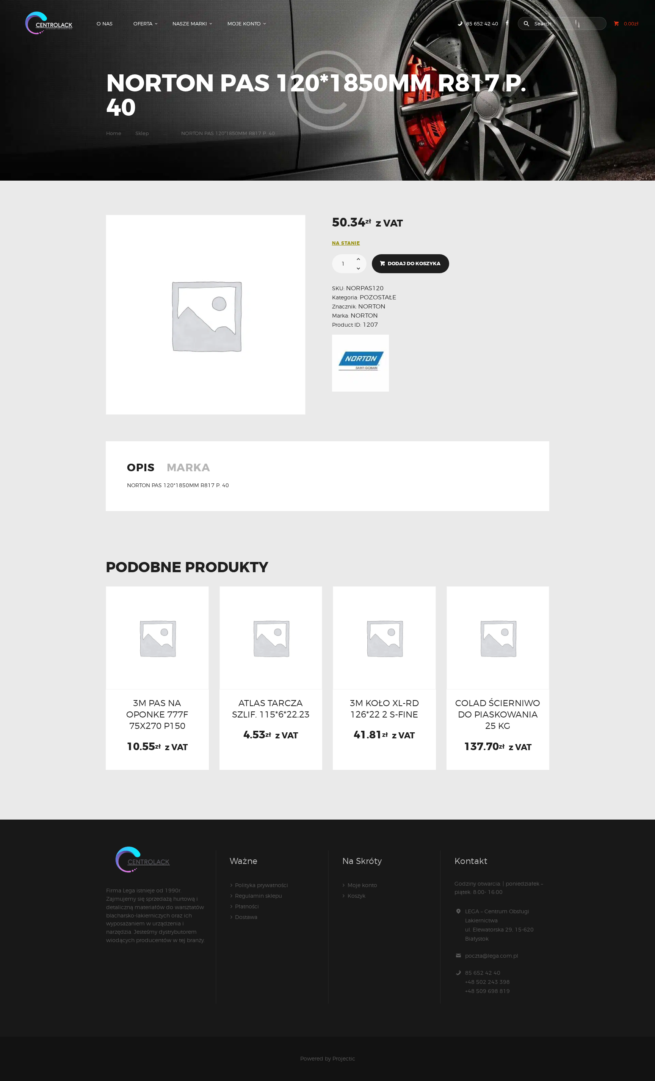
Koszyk (356, 895)
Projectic (343, 1058)
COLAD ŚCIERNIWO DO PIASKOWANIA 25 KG (497, 714)
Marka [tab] (188, 469)
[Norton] (360, 363)
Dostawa (246, 917)
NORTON (371, 306)
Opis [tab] (141, 469)
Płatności (247, 906)
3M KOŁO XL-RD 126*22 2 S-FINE (384, 708)
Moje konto (362, 885)
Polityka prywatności (261, 885)
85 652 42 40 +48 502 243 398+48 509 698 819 (487, 981)
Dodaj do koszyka (414, 263)
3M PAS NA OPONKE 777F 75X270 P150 (157, 714)
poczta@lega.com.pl (491, 955)
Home (113, 133)
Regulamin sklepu (258, 895)
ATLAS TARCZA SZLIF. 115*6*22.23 (271, 708)
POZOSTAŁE (378, 297)
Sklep (142, 133)
